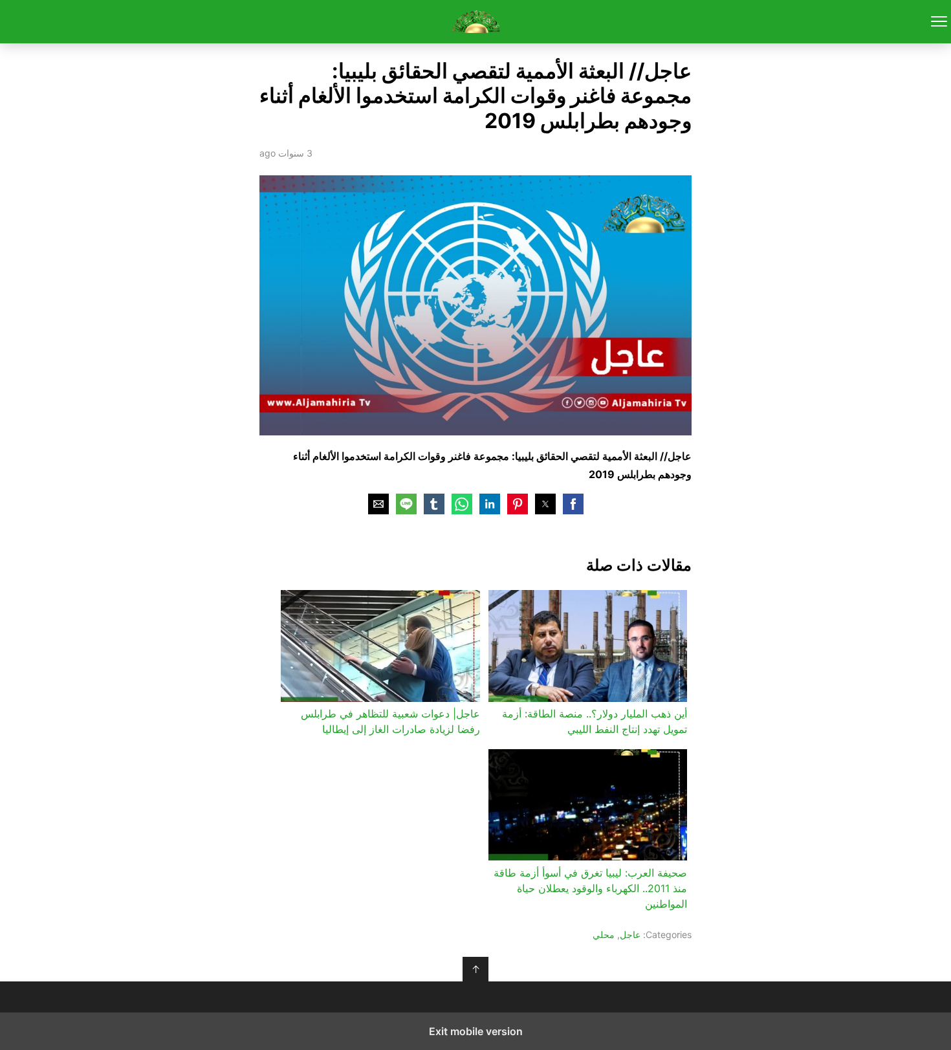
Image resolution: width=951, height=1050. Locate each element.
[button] (573, 504)
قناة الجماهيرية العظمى (475, 21)
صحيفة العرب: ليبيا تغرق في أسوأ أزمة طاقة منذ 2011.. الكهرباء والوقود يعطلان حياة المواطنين (590, 888)
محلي (604, 934)
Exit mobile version (476, 1031)
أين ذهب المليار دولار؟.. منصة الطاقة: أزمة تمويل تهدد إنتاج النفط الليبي (594, 721)
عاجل (630, 934)
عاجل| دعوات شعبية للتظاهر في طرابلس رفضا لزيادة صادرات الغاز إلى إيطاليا (390, 721)
